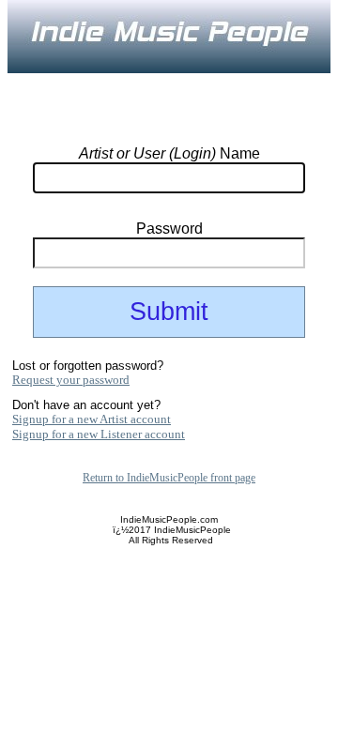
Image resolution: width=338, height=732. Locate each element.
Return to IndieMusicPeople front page (169, 477)
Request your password (71, 380)
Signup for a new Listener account (98, 434)
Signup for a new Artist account (91, 419)
